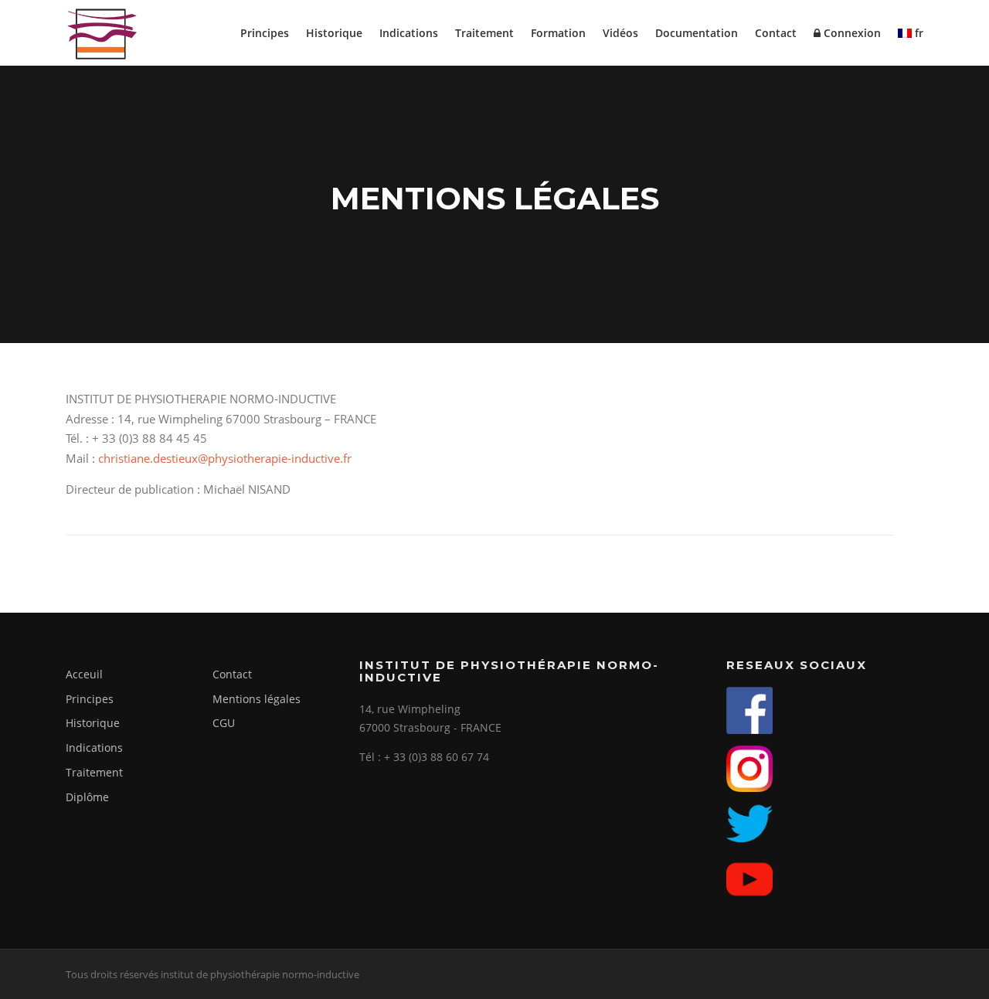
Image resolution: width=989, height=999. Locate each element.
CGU (223, 722)
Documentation (696, 32)
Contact (776, 32)
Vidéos (620, 32)
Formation (558, 32)
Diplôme (87, 797)
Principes (264, 32)
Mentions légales (256, 698)
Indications (408, 32)
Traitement (484, 32)
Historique (334, 32)
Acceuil (84, 674)
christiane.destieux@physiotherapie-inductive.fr (225, 458)
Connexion (851, 32)
